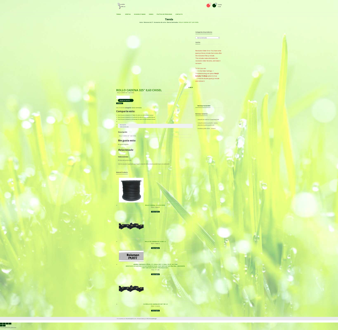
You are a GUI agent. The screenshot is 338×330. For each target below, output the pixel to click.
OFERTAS (128, 13)
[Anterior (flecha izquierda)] (1, 319)
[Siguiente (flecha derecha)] (4, 319)
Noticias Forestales (204, 105)
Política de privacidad (164, 13)
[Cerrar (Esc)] (1, 317)
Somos (151, 13)
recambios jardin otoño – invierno (207, 127)
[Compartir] (4, 317)
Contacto (179, 13)
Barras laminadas (172, 21)
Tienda (118, 13)
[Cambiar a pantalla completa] (7, 317)
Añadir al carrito (125, 99)
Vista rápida (155, 209)
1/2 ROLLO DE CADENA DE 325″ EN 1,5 (155, 297)
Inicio (141, 21)
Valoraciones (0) (124, 126)
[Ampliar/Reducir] (10, 317)
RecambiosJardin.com (131, 311)
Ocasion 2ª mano (139, 13)
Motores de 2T (148, 21)
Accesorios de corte (160, 21)
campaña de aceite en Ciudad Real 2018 (208, 118)
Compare (119, 102)
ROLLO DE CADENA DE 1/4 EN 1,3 (155, 237)
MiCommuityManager (152, 311)
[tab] (155, 124)
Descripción (123, 124)
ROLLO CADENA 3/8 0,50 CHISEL (155, 202)
